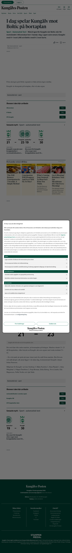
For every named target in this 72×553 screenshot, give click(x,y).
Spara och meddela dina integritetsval (15, 293)
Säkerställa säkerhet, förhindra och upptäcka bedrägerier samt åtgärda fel (24, 286)
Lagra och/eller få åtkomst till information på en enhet (19, 259)
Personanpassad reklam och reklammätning (16, 263)
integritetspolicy (22, 314)
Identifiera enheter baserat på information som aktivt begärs (21, 278)
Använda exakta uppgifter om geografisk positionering (19, 274)
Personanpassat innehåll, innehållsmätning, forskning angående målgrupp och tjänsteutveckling (30, 267)
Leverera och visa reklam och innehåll (15, 289)
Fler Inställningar (19, 323)
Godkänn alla (52, 323)
